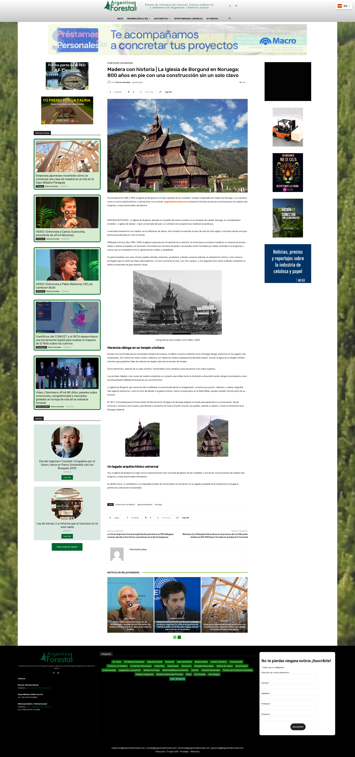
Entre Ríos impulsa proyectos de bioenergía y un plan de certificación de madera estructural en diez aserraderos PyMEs (130, 626)
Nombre (266, 683)
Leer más (67, 477)
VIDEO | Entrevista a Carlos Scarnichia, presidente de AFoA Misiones (60, 233)
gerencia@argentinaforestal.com (38, 688)
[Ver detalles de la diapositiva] (177, 39)
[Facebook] (230, 5)
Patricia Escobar (51, 186)
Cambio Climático (177, 618)
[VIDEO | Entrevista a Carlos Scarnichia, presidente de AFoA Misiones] (67, 212)
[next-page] (179, 637)
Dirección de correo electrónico (276, 672)
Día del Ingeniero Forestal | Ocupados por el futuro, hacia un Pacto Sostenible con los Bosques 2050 (67, 465)
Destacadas (130, 618)
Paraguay (40, 186)
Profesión (266, 704)
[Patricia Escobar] (109, 82)
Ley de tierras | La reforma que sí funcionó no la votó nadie (67, 525)
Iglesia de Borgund (145, 504)
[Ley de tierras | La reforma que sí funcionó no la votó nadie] (67, 504)
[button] (229, 18)
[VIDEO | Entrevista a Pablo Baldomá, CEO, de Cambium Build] (67, 265)
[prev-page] (175, 637)
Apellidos (266, 693)
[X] (236, 5)
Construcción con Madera (125, 504)
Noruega (158, 504)
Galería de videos (43, 407)
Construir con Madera (120, 63)
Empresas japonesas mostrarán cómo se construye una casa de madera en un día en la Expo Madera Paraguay (65, 179)
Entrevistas (40, 239)
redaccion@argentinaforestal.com (39, 707)
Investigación (41, 347)
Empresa (266, 714)
